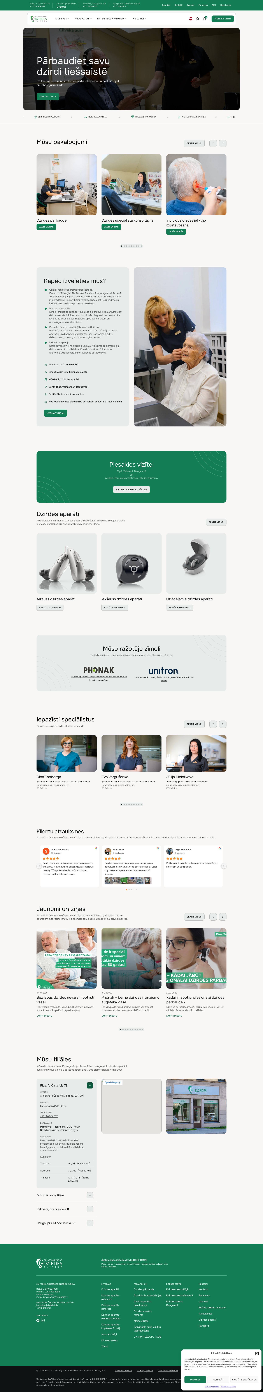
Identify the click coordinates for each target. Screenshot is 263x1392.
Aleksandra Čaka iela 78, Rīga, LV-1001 (55, 1302)
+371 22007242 (120, 6)
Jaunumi (191, 5)
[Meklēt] (198, 19)
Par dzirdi (138, 18)
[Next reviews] (223, 866)
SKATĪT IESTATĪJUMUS (244, 1379)
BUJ (214, 5)
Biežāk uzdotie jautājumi (212, 1307)
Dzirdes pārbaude (52, 220)
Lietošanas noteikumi (168, 1370)
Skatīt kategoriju (50, 607)
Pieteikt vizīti (223, 18)
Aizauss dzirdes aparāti (56, 599)
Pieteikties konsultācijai (131, 489)
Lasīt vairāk (46, 227)
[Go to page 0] (126, 889)
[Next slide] (222, 143)
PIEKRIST (195, 1379)
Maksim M (118, 849)
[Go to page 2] (131, 889)
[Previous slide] (213, 143)
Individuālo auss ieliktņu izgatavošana (186, 222)
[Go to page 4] (136, 889)
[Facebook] (37, 1321)
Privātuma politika (228, 1386)
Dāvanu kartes (109, 1340)
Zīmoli (104, 1346)
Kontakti (179, 5)
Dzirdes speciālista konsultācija (127, 220)
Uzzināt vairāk (55, 413)
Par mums (203, 5)
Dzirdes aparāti (110, 1289)
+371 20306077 (37, 6)
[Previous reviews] (39, 866)
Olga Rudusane (183, 849)
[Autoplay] (234, 117)
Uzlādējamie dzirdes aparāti (189, 599)
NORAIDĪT (218, 1379)
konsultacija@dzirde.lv (53, 1106)
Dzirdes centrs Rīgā (177, 1289)
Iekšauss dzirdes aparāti (121, 599)
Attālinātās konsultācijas (147, 1295)
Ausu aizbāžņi (109, 1334)
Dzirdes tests (48, 96)
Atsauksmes (225, 5)
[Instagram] (43, 1321)
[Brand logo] (99, 670)
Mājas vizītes (141, 1321)
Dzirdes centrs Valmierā (179, 1295)
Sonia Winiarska (59, 849)
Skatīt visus (194, 143)
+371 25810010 (90, 6)
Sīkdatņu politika (212, 1386)
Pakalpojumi (82, 18)
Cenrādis (166, 5)
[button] (256, 1353)
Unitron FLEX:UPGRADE (147, 1336)
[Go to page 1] (129, 889)
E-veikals (61, 18)
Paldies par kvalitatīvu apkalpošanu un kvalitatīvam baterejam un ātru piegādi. (191, 865)
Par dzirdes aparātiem (110, 18)
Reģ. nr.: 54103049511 (47, 1289)
